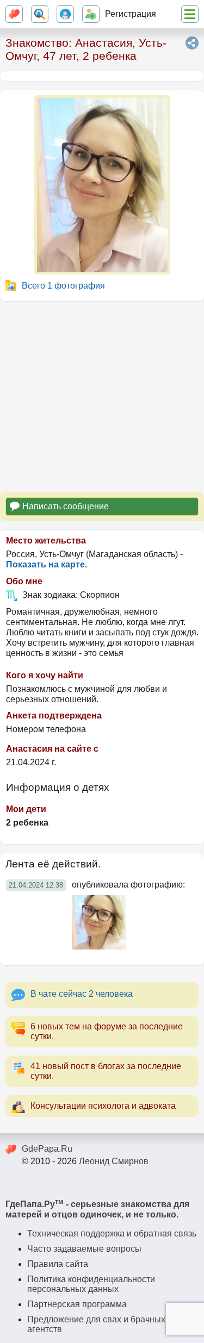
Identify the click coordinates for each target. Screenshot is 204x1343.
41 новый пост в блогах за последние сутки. (105, 1070)
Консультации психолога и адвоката (103, 1105)
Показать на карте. (46, 564)
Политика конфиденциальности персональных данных (91, 1284)
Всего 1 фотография (63, 285)
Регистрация (130, 13)
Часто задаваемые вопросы (84, 1248)
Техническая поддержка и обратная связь (111, 1233)
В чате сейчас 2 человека (81, 993)
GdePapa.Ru (47, 1148)
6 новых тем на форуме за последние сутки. (106, 1031)
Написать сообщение (65, 506)
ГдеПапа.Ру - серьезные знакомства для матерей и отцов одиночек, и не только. (97, 1209)
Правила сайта (57, 1264)
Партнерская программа (77, 1304)
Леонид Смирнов (114, 1161)
